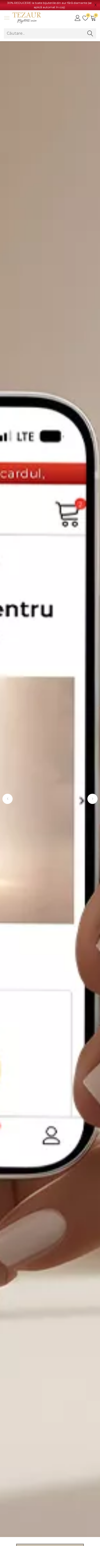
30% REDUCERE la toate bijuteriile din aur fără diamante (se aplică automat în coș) (49, 5)
